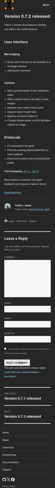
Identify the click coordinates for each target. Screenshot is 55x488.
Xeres (5, 432)
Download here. (13, 192)
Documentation (10, 462)
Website (9, 333)
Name (8, 303)
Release (32, 221)
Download (8, 447)
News (5, 440)
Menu (46, 4)
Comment (11, 257)
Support (6, 469)
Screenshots (9, 454)
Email (8, 318)
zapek (11, 221)
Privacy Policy (8, 486)
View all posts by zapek (39, 209)
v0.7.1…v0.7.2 (31, 171)
